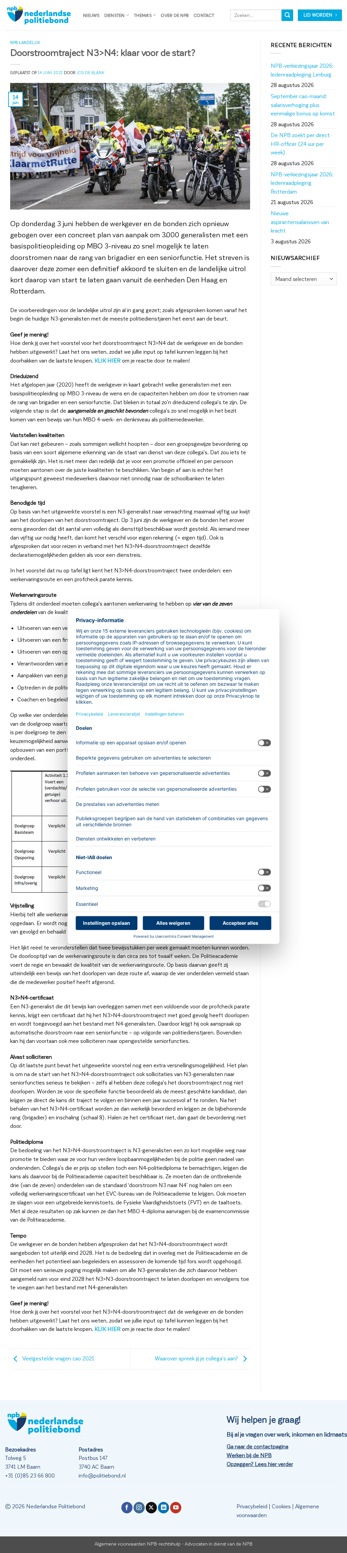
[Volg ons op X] (151, 1507)
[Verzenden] (287, 15)
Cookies (281, 1506)
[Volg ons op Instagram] (139, 1507)
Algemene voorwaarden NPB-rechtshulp (138, 1543)
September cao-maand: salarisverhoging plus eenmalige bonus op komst (303, 104)
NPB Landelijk (25, 42)
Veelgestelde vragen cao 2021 (57, 1358)
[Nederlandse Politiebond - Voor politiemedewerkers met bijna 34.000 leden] (39, 15)
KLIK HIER (108, 360)
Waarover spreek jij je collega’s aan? (197, 1358)
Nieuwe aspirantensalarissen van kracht (300, 222)
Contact (203, 15)
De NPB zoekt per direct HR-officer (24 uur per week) (300, 143)
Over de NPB (175, 15)
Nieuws (91, 15)
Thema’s (142, 15)
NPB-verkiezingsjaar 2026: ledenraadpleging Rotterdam (302, 183)
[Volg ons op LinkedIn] (163, 1507)
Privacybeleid (252, 1506)
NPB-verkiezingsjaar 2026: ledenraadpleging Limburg (302, 70)
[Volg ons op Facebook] (126, 1507)
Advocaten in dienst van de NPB (218, 1543)
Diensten (114, 15)
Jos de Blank (90, 72)
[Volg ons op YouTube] (175, 1507)
